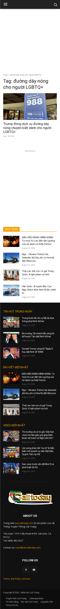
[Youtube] (34, 570)
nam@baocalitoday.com (28, 547)
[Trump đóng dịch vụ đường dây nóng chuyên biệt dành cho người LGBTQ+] (30, 106)
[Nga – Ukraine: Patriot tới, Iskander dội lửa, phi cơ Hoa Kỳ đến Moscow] (11, 258)
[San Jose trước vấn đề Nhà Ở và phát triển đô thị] (11, 468)
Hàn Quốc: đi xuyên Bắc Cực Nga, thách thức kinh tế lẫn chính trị (39, 289)
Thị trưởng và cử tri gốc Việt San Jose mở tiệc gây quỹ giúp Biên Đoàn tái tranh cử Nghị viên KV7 (38, 435)
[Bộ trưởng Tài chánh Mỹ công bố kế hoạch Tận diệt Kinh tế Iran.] (11, 337)
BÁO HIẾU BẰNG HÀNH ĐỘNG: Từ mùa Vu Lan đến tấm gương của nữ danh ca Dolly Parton (38, 241)
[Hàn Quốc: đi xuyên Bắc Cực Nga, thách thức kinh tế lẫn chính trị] (11, 290)
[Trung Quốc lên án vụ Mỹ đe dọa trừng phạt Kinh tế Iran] (11, 322)
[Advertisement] (30, 40)
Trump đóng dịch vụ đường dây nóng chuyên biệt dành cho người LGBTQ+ (27, 128)
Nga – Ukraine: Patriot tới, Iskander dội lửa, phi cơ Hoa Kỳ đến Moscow (38, 257)
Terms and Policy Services (16, 578)
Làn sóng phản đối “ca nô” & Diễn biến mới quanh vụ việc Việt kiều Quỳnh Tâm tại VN (38, 451)
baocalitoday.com (24, 523)
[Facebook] (26, 570)
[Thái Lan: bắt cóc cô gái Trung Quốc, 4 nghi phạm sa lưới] (11, 275)
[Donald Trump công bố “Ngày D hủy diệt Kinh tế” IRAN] (11, 352)
